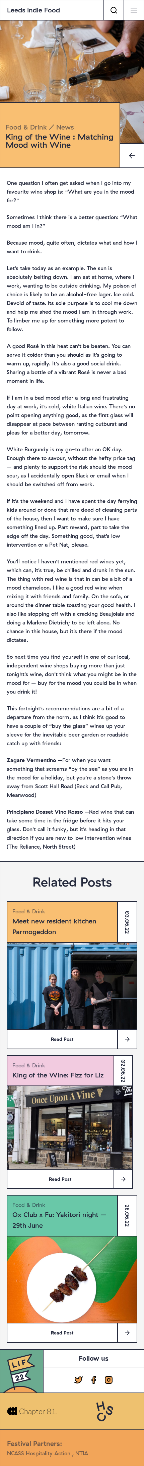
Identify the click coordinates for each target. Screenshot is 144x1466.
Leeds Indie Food (33, 10)
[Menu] (134, 10)
